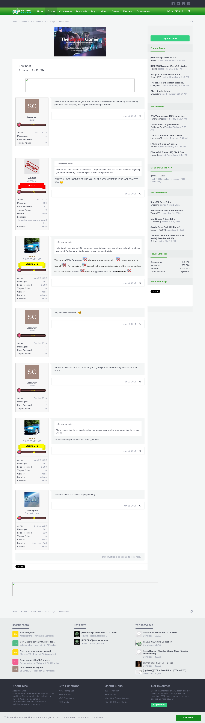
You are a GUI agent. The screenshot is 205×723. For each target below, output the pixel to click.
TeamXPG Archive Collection (157, 642)
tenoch (154, 146)
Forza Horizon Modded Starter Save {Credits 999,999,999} (165, 652)
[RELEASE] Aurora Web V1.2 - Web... (169, 66)
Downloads (81, 11)
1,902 (44, 529)
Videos (104, 11)
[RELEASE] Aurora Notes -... (165, 57)
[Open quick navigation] (191, 22)
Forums (51, 11)
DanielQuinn (32, 510)
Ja (16, 643)
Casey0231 (156, 77)
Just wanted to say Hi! (31, 667)
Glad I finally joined (160, 91)
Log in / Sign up (174, 11)
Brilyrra (154, 241)
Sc (32, 106)
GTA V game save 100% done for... (168, 116)
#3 (140, 283)
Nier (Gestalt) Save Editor (163, 219)
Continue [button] (188, 717)
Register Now (159, 705)
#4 (140, 324)
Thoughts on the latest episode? (167, 83)
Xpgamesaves (19, 691)
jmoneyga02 (156, 138)
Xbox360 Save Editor (161, 202)
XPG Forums (65, 694)
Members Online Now (161, 168)
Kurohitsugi (156, 221)
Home (40, 11)
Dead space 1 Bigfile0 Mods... (166, 124)
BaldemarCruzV (158, 127)
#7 (140, 506)
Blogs (93, 11)
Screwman (23, 70)
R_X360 (161, 175)
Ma (15, 634)
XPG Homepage (66, 691)
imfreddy (155, 155)
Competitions (65, 11)
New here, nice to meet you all (35, 651)
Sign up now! (170, 38)
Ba (15, 661)
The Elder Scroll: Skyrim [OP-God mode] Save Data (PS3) (167, 236)
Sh (15, 669)
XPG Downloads (66, 698)
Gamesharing (143, 11)
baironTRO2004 (158, 230)
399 (45, 203)
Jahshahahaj (157, 119)
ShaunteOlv (25, 671)
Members (127, 11)
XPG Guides (110, 694)
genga (154, 175)
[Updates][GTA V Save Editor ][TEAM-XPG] (164, 670)
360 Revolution (112, 691)
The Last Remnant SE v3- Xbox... (167, 135)
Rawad (154, 60)
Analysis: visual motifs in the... (166, 74)
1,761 (44, 281)
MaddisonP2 (26, 636)
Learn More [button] (97, 717)
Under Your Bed (39, 543)
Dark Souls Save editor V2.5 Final (160, 632)
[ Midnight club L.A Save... (164, 144)
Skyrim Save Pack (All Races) (165, 227)
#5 (140, 381)
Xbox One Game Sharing (117, 698)
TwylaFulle (184, 271)
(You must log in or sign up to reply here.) (122, 557)
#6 (140, 451)
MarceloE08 (25, 654)
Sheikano (155, 205)
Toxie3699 (155, 213)
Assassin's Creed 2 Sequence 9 (167, 210)
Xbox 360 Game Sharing (116, 702)
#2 (140, 193)
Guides (115, 11)
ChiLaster (155, 94)
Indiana (43, 295)
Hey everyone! (27, 632)
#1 (140, 116)
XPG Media (64, 702)
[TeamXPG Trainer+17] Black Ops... (168, 152)
